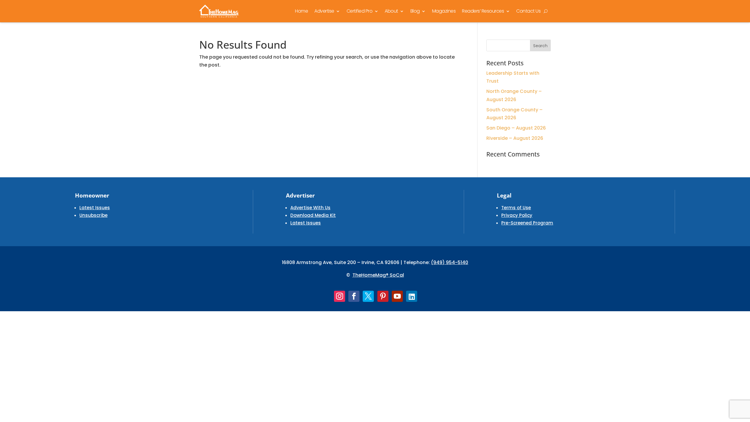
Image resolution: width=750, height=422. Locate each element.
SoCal (396, 275)
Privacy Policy (516, 215)
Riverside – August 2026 (514, 138)
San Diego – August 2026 (516, 128)
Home (301, 11)
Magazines (444, 11)
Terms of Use (516, 208)
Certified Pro (360, 11)
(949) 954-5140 (449, 262)
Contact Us (528, 11)
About (391, 11)
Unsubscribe (93, 215)
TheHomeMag (369, 275)
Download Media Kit (313, 215)
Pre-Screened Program (527, 223)
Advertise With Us (310, 208)
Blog (415, 11)
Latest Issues (94, 208)
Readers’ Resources (483, 11)
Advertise (324, 11)
